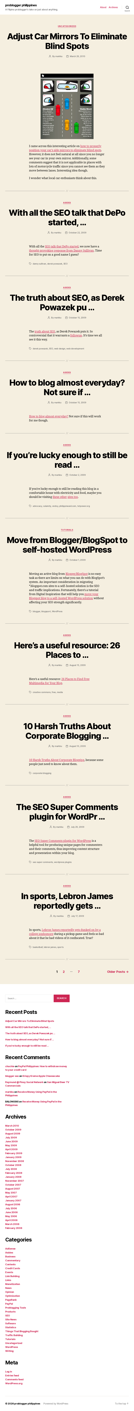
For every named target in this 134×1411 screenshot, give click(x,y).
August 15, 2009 (77, 665)
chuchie (9, 1066)
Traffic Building (14, 1335)
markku (58, 56)
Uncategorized (67, 26)
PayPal (9, 1303)
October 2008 (13, 1165)
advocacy (37, 506)
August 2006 (12, 1204)
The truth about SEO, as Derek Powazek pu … (67, 302)
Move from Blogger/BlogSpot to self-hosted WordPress (67, 545)
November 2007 (14, 1180)
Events (9, 1272)
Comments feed (14, 1379)
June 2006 (11, 1212)
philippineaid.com (67, 506)
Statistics (10, 1327)
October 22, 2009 (77, 232)
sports (60, 947)
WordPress (57, 611)
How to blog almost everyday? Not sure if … (67, 387)
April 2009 (11, 1149)
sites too (73, 497)
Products (10, 1311)
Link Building (12, 1276)
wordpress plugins (63, 862)
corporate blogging (42, 773)
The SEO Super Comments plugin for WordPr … (67, 812)
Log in (8, 1371)
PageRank (11, 1299)
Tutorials (67, 530)
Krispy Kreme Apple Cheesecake (41, 1076)
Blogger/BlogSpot (77, 574)
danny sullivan (39, 263)
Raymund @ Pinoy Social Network (24, 1082)
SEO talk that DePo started (62, 246)
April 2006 (11, 1220)
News (8, 1288)
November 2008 (14, 1161)
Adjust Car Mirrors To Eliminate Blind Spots (67, 41)
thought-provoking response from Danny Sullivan (61, 250)
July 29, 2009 (77, 827)
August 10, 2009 (77, 746)
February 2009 (13, 1153)
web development (75, 348)
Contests (10, 1264)
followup (76, 335)
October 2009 (13, 1129)
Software (10, 1323)
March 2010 (12, 1125)
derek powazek (54, 263)
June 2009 (11, 1141)
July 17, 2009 (77, 916)
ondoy (55, 506)
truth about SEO (45, 331)
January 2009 (13, 1157)
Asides (67, 203)
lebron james (50, 947)
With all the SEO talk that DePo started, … (67, 217)
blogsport (46, 611)
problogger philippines (21, 5)
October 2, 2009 (77, 475)
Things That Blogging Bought (21, 1331)
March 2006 (12, 1224)
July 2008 (11, 1169)
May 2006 (11, 1216)
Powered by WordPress (55, 1403)
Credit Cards (12, 1268)
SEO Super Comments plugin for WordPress (63, 841)
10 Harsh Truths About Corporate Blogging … (67, 731)
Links (8, 1280)
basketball (38, 947)
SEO (65, 263)
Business (10, 1256)
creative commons (42, 692)
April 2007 (11, 1196)
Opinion (9, 1292)
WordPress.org (14, 1383)
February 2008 (13, 1173)
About (103, 7)
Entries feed (12, 1375)
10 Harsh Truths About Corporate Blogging (56, 760)
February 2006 (13, 1228)
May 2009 (11, 1145)
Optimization (12, 1295)
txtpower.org (83, 506)
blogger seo (12, 1076)
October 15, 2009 (77, 317)
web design (59, 348)
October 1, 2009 (77, 560)
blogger (36, 611)
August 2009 (12, 1133)
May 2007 (11, 1192)
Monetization (12, 1284)
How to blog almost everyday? (48, 416)
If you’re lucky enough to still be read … (67, 460)
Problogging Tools (15, 1307)
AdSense (10, 1248)
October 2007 (13, 1184)
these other (60, 497)
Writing (9, 1351)
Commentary (12, 1260)
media (60, 692)
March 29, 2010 (77, 56)
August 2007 (12, 1188)
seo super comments (43, 862)
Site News (10, 1319)
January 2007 (13, 1200)
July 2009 (11, 1137)
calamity (47, 506)
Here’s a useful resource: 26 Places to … (67, 650)
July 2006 (11, 1208)
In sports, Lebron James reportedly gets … (67, 901)
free (54, 692)
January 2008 (13, 1177)
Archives (113, 7)
